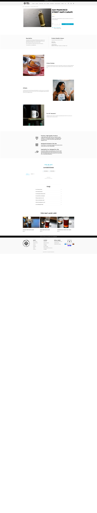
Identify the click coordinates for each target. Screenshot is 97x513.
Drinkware (37, 3)
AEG (65, 3)
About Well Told (35, 241)
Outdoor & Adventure (57, 3)
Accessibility (45, 249)
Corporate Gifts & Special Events (58, 241)
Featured (33, 3)
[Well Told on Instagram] (71, 241)
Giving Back (34, 246)
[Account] (71, 3)
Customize (48, 3)
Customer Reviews (35, 242)
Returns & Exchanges (46, 242)
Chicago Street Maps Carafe (31, 222)
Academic (62, 3)
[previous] (24, 223)
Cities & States (52, 3)
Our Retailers (45, 245)
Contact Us (34, 249)
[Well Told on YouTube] (69, 241)
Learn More (55, 236)
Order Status (45, 241)
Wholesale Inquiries (56, 242)
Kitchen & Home (41, 3)
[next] (73, 223)
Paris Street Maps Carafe (48, 222)
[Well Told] (26, 3)
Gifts (44, 3)
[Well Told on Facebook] (67, 241)
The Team (34, 245)
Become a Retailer (46, 246)
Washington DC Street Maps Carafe (65, 222)
